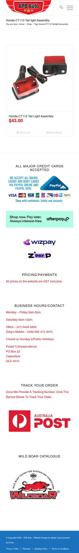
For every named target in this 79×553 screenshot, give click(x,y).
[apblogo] (33, 7)
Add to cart (24, 132)
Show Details (55, 132)
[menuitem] (59, 7)
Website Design (41, 537)
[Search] (59, 7)
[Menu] (68, 7)
